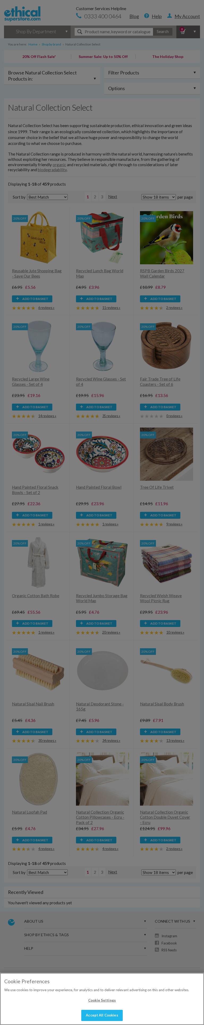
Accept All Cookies (102, 1015)
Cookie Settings (102, 1000)
